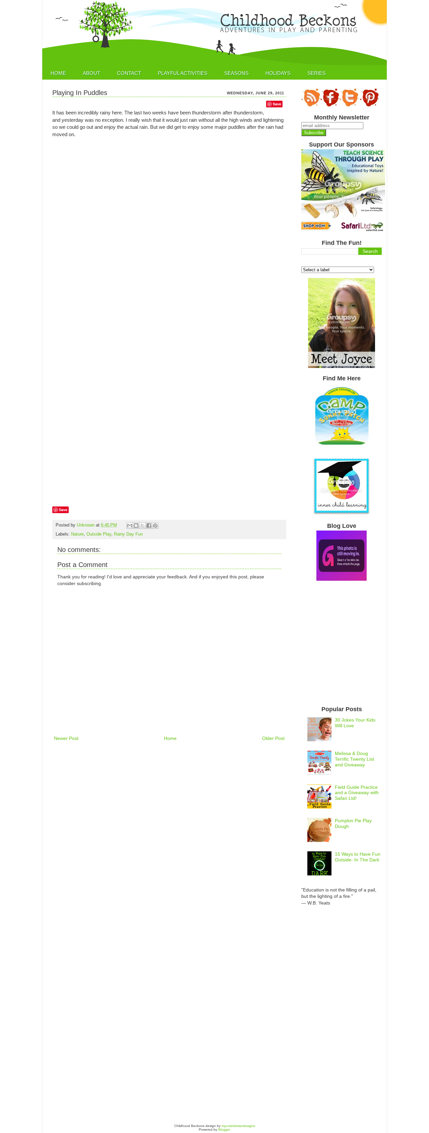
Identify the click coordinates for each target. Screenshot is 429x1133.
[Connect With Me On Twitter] (349, 105)
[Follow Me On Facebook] (330, 105)
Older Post (273, 738)
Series (316, 73)
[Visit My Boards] (369, 105)
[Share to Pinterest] (155, 525)
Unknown (86, 525)
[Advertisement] (174, 767)
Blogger (224, 1129)
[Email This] (129, 525)
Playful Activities (182, 73)
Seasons (236, 73)
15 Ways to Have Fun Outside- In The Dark (357, 856)
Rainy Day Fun (128, 534)
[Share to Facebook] (148, 525)
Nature (77, 534)
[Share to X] (142, 525)
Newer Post (66, 738)
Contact (129, 73)
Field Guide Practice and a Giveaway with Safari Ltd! (357, 792)
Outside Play (98, 534)
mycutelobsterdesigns (238, 1126)
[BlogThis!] (136, 525)
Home (58, 73)
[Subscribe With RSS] (310, 105)
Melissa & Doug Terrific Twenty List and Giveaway (354, 759)
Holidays (278, 73)
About (91, 73)
